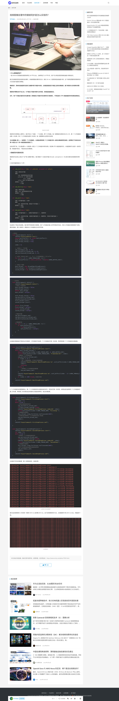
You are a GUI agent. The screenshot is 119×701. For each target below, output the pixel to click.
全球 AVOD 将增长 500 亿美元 (95, 86)
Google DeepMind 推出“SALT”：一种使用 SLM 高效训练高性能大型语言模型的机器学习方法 (98, 49)
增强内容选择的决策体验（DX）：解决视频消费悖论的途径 (55, 635)
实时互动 (44, 693)
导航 (56, 2)
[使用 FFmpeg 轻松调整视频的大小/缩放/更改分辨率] (90, 163)
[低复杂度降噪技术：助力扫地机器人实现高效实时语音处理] (20, 606)
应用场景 (45, 2)
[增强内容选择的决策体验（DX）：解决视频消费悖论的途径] (20, 640)
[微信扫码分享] (67, 698)
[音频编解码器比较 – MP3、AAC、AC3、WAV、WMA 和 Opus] (90, 135)
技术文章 (36, 2)
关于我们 (73, 693)
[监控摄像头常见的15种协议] (90, 191)
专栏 (51, 2)
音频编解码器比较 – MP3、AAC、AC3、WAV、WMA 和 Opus (101, 135)
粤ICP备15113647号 (65, 695)
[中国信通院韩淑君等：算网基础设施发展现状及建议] (20, 657)
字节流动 (12, 19)
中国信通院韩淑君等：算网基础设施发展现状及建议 (53, 652)
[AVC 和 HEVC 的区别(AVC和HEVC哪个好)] (90, 182)
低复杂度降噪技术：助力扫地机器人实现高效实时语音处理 (55, 601)
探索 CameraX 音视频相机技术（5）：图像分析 (51, 618)
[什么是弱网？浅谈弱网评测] (90, 119)
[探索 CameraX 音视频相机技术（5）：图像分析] (20, 623)
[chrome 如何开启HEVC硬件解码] (90, 154)
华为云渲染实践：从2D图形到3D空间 (47, 584)
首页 (23, 2)
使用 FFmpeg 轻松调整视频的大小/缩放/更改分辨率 (103, 163)
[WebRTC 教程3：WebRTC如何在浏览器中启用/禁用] (90, 144)
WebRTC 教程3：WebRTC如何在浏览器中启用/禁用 (102, 144)
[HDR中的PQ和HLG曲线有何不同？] (90, 173)
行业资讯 (29, 2)
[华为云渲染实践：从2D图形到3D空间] (20, 589)
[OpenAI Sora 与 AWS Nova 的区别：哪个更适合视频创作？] (20, 674)
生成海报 (62, 698)
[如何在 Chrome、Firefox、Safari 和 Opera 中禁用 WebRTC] (90, 126)
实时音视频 (14, 618)
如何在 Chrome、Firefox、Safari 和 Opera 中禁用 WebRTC (103, 127)
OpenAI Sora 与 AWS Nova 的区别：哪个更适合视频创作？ (56, 669)
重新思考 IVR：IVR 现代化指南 (95, 83)
